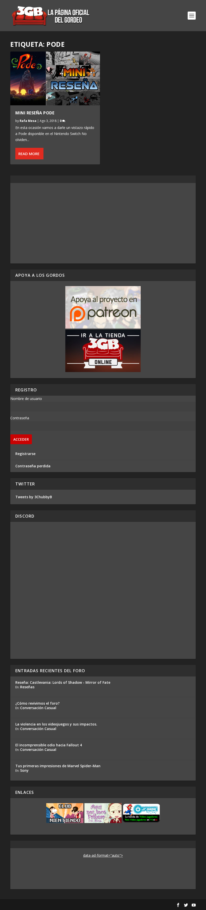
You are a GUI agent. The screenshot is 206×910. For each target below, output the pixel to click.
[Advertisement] (103, 223)
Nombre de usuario (26, 398)
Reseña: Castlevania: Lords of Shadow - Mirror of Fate (62, 682)
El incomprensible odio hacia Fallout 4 (48, 745)
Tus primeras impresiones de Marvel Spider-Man (57, 765)
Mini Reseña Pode (34, 113)
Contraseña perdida (32, 466)
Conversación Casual (38, 707)
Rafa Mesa (28, 121)
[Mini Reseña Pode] (55, 78)
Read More (28, 153)
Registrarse (25, 453)
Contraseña (19, 418)
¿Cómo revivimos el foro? (37, 703)
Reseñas (27, 687)
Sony (24, 770)
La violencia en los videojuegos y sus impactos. (56, 724)
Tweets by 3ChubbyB (33, 496)
